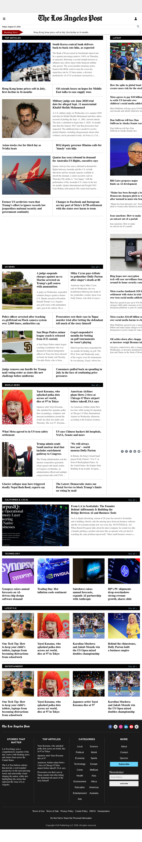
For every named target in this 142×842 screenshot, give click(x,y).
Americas (94, 787)
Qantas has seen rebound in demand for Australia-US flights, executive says (75, 159)
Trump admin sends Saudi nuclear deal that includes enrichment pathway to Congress (50, 448)
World (94, 752)
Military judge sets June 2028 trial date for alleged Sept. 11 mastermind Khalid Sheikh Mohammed (74, 104)
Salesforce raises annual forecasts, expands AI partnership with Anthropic (87, 594)
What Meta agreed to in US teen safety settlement (25, 433)
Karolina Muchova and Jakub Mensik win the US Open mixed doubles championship (86, 648)
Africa (94, 781)
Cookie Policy (81, 811)
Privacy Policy (66, 811)
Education (80, 787)
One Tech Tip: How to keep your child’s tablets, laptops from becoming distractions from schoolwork (15, 650)
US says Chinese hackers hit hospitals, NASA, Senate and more (78, 433)
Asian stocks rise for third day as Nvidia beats (21, 146)
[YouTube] (139, 451)
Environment (79, 781)
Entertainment (80, 793)
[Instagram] (130, 451)
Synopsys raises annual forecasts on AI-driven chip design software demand (16, 594)
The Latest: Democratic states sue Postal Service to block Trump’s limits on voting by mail (79, 487)
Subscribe (124, 783)
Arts (80, 799)
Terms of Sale (52, 811)
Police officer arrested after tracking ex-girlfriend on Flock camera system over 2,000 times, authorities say (24, 320)
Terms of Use (38, 811)
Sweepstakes (103, 811)
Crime (80, 770)
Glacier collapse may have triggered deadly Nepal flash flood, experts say (23, 485)
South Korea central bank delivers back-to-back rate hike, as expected (73, 46)
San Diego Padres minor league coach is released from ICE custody (51, 336)
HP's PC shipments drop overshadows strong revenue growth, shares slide (120, 594)
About (124, 746)
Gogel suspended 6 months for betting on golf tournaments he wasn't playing (83, 337)
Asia (94, 775)
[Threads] (137, 727)
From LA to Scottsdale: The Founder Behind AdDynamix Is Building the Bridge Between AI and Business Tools (93, 509)
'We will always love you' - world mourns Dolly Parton (83, 447)
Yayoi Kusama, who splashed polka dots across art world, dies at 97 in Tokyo (48, 396)
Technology (79, 764)
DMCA (92, 811)
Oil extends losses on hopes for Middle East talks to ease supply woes (79, 90)
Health (80, 775)
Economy (79, 758)
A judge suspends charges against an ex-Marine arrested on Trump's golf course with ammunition (50, 280)
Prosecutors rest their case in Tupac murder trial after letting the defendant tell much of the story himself (79, 320)
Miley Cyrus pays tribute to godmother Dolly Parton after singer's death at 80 (87, 277)
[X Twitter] (126, 451)
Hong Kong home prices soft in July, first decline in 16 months (48, 32)
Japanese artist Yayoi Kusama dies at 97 (85, 703)
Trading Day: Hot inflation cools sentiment (52, 590)
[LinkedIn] (134, 451)
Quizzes (124, 758)
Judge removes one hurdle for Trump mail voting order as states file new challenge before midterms (24, 373)
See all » (96, 266)
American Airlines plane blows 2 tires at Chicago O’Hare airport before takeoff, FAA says (85, 396)
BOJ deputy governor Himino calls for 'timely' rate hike (79, 146)
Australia (94, 793)
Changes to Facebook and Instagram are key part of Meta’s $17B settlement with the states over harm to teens (79, 205)
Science (94, 746)
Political (80, 752)
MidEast (94, 770)
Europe (93, 764)
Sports (94, 758)
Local (80, 746)
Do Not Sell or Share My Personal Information (71, 818)
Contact (124, 752)
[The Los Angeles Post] (70, 18)
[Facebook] (122, 451)
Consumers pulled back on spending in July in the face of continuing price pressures (79, 373)
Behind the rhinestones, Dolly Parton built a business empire (122, 647)
